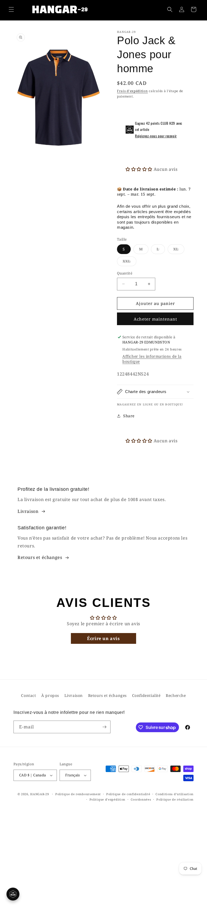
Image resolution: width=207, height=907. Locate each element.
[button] (11, 9)
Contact (28, 695)
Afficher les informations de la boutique (152, 359)
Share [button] (128, 415)
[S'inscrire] (104, 727)
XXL (129, 262)
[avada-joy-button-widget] (12, 894)
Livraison (28, 511)
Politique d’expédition (107, 799)
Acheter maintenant (155, 319)
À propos (50, 695)
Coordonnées (141, 799)
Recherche (176, 695)
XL (178, 250)
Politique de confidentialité (128, 794)
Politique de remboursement (78, 794)
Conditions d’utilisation (175, 794)
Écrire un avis (103, 638)
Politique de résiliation (175, 799)
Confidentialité (146, 695)
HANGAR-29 (39, 794)
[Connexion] (182, 9)
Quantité (124, 273)
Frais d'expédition (132, 91)
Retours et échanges (40, 557)
